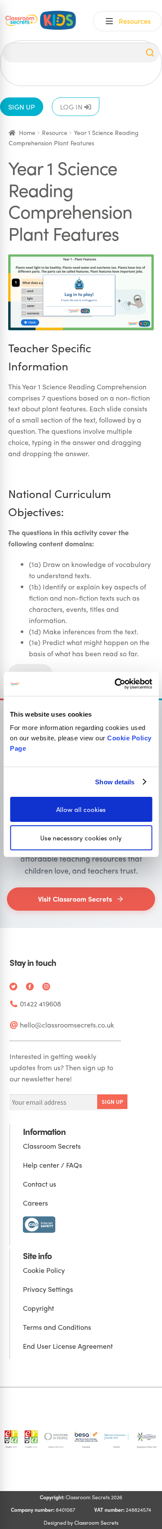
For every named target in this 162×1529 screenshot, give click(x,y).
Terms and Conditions (57, 1327)
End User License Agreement (68, 1346)
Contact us (39, 1184)
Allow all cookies (81, 809)
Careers (35, 1203)
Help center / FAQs (52, 1165)
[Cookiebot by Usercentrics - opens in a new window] (115, 683)
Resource (54, 132)
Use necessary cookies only (81, 838)
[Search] (150, 52)
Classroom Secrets (52, 1146)
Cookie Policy (44, 1270)
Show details (114, 781)
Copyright (38, 1308)
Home (27, 132)
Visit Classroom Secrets (75, 899)
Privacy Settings (48, 1289)
